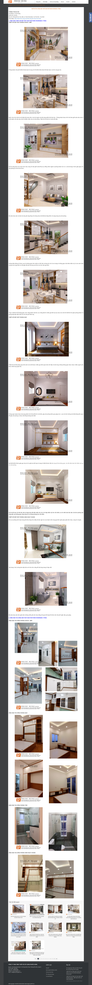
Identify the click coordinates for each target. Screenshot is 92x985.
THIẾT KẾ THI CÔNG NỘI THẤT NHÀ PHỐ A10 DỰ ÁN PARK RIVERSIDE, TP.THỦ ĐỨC (73, 973)
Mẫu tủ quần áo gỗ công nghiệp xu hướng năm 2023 (37, 917)
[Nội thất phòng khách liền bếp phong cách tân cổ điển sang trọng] (55, 927)
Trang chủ (38, 1)
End (56, 958)
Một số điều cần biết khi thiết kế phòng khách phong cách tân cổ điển (37, 935)
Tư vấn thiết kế (49, 976)
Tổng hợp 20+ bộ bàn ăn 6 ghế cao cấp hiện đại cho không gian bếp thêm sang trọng (36, 954)
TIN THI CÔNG (18, 5)
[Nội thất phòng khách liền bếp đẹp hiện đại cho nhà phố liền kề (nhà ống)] (73, 927)
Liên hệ (73, 1)
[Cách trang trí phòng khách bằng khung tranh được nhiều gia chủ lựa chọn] (18, 927)
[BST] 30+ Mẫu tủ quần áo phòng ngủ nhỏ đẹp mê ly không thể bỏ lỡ (55, 917)
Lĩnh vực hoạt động (54, 1)
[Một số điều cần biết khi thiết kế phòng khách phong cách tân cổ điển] (37, 927)
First (35, 958)
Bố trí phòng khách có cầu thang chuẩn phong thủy (18, 917)
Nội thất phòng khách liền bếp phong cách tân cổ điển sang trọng (55, 935)
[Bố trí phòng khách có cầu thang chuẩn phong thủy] (18, 909)
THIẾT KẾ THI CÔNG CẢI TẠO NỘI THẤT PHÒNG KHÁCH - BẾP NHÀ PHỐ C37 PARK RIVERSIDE (74, 978)
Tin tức (67, 1)
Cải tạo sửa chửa (49, 972)
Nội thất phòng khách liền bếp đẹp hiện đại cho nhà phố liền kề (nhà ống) (73, 935)
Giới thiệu (45, 1)
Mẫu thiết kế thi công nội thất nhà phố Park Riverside (28, 18)
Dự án (62, 1)
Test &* (47, 968)
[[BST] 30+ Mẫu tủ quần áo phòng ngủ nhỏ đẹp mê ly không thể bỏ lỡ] (55, 909)
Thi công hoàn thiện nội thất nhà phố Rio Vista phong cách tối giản (74, 968)
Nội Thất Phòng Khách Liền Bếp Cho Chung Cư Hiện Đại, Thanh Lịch (18, 953)
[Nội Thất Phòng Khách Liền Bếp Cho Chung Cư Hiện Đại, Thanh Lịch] (18, 945)
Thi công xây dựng (50, 974)
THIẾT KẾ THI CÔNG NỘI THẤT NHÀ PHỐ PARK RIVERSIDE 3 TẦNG (33, 5)
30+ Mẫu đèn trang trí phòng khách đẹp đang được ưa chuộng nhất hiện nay (73, 917)
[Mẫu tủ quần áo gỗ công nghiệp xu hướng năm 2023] (37, 909)
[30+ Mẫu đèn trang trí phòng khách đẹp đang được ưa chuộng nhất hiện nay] (73, 909)
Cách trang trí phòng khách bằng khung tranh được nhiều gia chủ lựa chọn (18, 935)
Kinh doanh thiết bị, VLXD (51, 970)
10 (54, 958)
